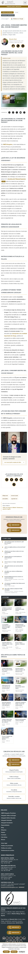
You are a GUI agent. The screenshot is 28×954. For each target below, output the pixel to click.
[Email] (3, 938)
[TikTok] (7, 938)
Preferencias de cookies (7, 850)
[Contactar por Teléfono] (18, 46)
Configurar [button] (22, 951)
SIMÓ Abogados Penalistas (8, 813)
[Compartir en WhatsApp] (9, 112)
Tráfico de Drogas (7, 12)
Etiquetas (3, 829)
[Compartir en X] (16, 112)
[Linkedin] (24, 938)
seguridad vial (14, 498)
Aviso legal (4, 843)
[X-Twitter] (20, 938)
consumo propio (14, 495)
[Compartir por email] (20, 112)
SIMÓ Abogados (8, 144)
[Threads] (17, 938)
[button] (14, 442)
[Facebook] (14, 938)
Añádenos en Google (18, 18)
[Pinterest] (10, 941)
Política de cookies (6, 848)
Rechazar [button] (14, 951)
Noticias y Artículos (8, 15)
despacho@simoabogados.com (9, 887)
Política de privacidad (7, 845)
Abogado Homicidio (6, 820)
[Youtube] (7, 941)
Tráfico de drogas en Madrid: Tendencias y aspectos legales (13, 508)
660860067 (21, 887)
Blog (16, 12)
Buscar (3, 839)
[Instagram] (10, 938)
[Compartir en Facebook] (13, 112)
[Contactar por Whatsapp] (23, 46)
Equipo (3, 832)
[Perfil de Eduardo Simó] (13, 46)
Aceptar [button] (6, 951)
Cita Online (4, 837)
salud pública (5, 498)
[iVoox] (17, 941)
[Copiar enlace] (24, 112)
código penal (5, 495)
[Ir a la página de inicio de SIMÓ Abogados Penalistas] (8, 3)
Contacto (3, 834)
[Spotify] (14, 941)
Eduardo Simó (13, 39)
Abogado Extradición (7, 822)
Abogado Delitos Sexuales (8, 817)
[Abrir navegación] (25, 2)
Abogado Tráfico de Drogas (8, 815)
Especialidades (5, 825)
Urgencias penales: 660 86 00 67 (14, 6)
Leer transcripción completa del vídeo (12, 462)
